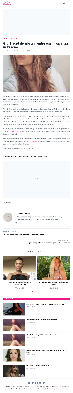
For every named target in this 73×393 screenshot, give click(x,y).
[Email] (16, 223)
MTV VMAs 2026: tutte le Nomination (38, 365)
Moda (5, 39)
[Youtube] (40, 383)
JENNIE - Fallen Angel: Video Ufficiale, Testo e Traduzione (44, 335)
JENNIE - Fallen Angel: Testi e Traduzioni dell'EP (41, 319)
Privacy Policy (60, 389)
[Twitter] (33, 383)
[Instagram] (36, 383)
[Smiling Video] (44, 383)
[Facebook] (29, 383)
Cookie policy (51, 389)
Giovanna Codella (14, 51)
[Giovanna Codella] (7, 218)
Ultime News (13, 39)
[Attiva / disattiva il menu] (68, 3)
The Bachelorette (32, 141)
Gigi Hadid (7, 202)
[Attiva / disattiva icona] (64, 3)
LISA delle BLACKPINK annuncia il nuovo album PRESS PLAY (45, 304)
